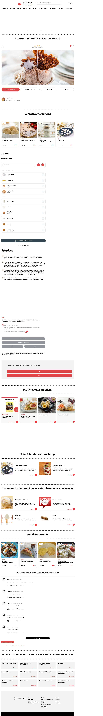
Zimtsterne (61, 663)
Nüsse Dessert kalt (25, 672)
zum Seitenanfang (19, 698)
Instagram (58, 702)
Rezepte (5, 8)
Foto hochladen (23, 338)
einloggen (14, 645)
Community (69, 8)
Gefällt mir (20, 585)
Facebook (58, 697)
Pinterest (58, 699)
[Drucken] (34, 346)
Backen (12, 8)
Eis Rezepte (6, 353)
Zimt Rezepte (6, 354)
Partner (43, 701)
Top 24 (19, 8)
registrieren (22, 645)
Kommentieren (12, 585)
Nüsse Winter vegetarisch (46, 680)
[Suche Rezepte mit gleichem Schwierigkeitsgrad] (72, 46)
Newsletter (30, 699)
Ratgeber (53, 8)
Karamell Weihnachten (45, 672)
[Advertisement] (37, 437)
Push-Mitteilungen (32, 701)
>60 (2, 45)
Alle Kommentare (38, 638)
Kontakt (43, 697)
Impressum (44, 706)
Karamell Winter (6, 672)
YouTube (58, 701)
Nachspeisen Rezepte (26, 353)
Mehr (12, 354)
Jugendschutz (44, 707)
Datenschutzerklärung (46, 704)
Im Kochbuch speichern (23, 342)
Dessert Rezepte (14, 353)
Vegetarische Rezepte (38, 353)
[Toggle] (70, 3)
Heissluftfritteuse (29, 8)
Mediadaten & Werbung (47, 699)
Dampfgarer (43, 8)
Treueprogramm (32, 697)
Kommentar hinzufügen (7, 642)
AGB (42, 702)
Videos (60, 8)
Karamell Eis (24, 680)
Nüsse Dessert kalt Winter (9, 663)
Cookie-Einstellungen (33, 702)
